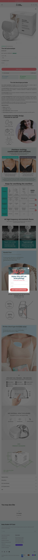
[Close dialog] (28, 268)
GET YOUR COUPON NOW (19, 290)
